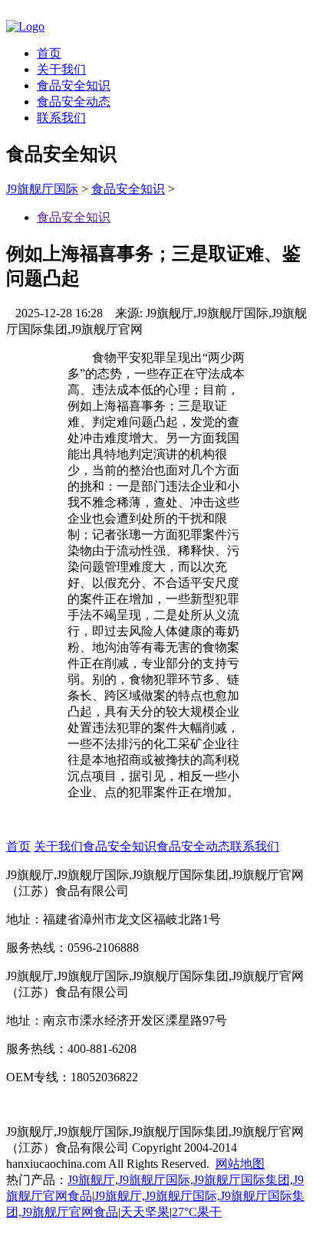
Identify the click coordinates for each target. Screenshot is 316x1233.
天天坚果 (145, 1211)
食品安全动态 (73, 101)
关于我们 (61, 69)
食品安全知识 (73, 85)
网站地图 (240, 1163)
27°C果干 (197, 1211)
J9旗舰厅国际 (42, 188)
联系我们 (61, 117)
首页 (49, 53)
